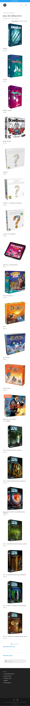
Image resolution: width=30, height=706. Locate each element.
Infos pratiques (7, 682)
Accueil (4, 12)
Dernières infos (7, 678)
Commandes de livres (9, 673)
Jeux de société (7, 676)
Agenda (6, 680)
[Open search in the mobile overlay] (15, 661)
